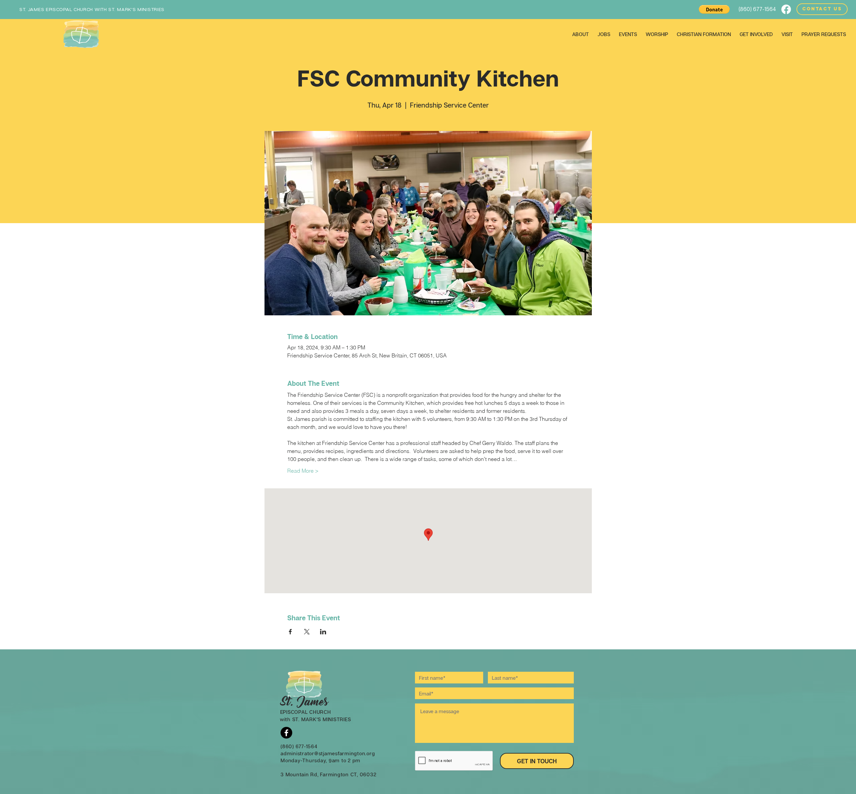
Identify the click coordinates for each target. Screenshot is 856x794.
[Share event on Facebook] (290, 631)
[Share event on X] (307, 631)
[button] (714, 9)
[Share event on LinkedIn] (323, 631)
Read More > (303, 470)
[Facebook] (786, 9)
